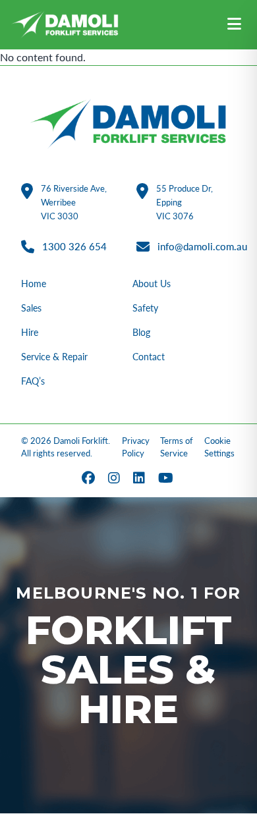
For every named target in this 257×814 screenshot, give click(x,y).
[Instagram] (115, 479)
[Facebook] (90, 479)
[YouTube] (167, 479)
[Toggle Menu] (234, 25)
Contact (148, 356)
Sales (31, 307)
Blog (141, 332)
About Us (151, 283)
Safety (145, 307)
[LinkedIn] (140, 479)
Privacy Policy (136, 447)
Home (33, 283)
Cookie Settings (219, 447)
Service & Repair (54, 356)
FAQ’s (33, 381)
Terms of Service (176, 447)
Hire (29, 332)
